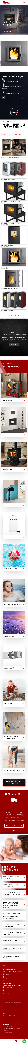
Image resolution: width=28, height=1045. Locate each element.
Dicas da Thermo (8, 1032)
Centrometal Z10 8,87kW (7, 310)
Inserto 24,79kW (5, 267)
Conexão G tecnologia (19, 1043)
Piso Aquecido (6, 1019)
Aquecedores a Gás (7, 1000)
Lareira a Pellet (18, 134)
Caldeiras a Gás (14, 1007)
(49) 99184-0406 (8, 991)
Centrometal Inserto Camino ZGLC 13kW (10, 201)
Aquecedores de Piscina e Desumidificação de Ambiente (12, 1003)
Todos (4, 134)
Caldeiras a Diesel (6, 1007)
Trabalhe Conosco (8, 1026)
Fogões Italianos (16, 1015)
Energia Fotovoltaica (7, 1015)
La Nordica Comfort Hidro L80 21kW (10, 158)
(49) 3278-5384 (8, 987)
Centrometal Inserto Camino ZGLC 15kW (10, 223)
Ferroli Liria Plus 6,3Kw (7, 245)
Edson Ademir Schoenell (14, 826)
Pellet (14, 332)
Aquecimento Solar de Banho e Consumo (11, 1005)
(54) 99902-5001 (8, 978)
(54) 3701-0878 (8, 974)
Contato (5, 1030)
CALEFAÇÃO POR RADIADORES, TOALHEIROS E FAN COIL (13, 1013)
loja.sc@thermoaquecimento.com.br (13, 993)
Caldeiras (22, 1005)
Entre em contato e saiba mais (14, 782)
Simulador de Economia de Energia (12, 1028)
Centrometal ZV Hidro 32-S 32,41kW (9, 289)
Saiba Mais (8, 31)
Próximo (16, 315)
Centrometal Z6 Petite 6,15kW (8, 179)
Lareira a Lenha (6, 1017)
